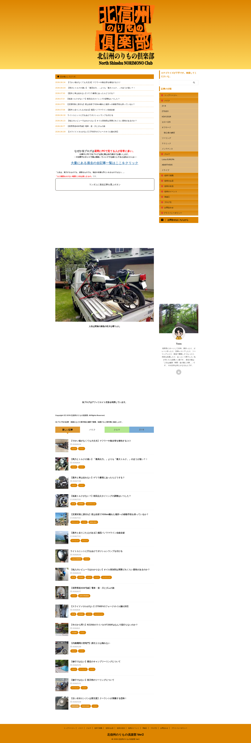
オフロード (166, 127)
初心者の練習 (169, 133)
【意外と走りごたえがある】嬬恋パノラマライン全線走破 (91, 110)
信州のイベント (170, 191)
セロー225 (166, 122)
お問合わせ (168, 207)
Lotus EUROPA (168, 159)
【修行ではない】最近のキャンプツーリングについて (95, 661)
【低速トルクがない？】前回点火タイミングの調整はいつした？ (93, 99)
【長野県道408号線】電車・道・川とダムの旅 (86, 126)
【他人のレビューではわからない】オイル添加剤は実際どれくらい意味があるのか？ (102, 121)
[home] (178, 372)
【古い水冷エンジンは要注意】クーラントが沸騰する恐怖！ (98, 698)
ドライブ (165, 170)
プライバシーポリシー (173, 213)
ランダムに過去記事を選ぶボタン (105, 184)
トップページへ (170, 95)
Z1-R (141, 429)
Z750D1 (165, 111)
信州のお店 (168, 181)
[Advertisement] (104, 223)
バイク (92, 429)
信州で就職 (168, 175)
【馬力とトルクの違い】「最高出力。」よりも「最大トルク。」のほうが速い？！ (101, 88)
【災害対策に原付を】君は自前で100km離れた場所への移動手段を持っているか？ (101, 104)
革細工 (167, 197)
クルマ (117, 429)
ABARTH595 (167, 165)
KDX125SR (166, 116)
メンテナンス (167, 149)
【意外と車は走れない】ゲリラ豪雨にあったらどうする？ (91, 93)
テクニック (166, 143)
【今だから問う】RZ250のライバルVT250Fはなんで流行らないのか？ (104, 624)
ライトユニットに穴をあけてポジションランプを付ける (90, 115)
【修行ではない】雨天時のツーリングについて (92, 680)
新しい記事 (67, 429)
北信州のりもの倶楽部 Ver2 (125, 734)
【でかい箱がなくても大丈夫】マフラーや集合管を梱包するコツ (93, 82)
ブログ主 (168, 202)
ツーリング (166, 138)
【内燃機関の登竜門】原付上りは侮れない (90, 643)
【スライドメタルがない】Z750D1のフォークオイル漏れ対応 (92, 131)
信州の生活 (168, 186)
